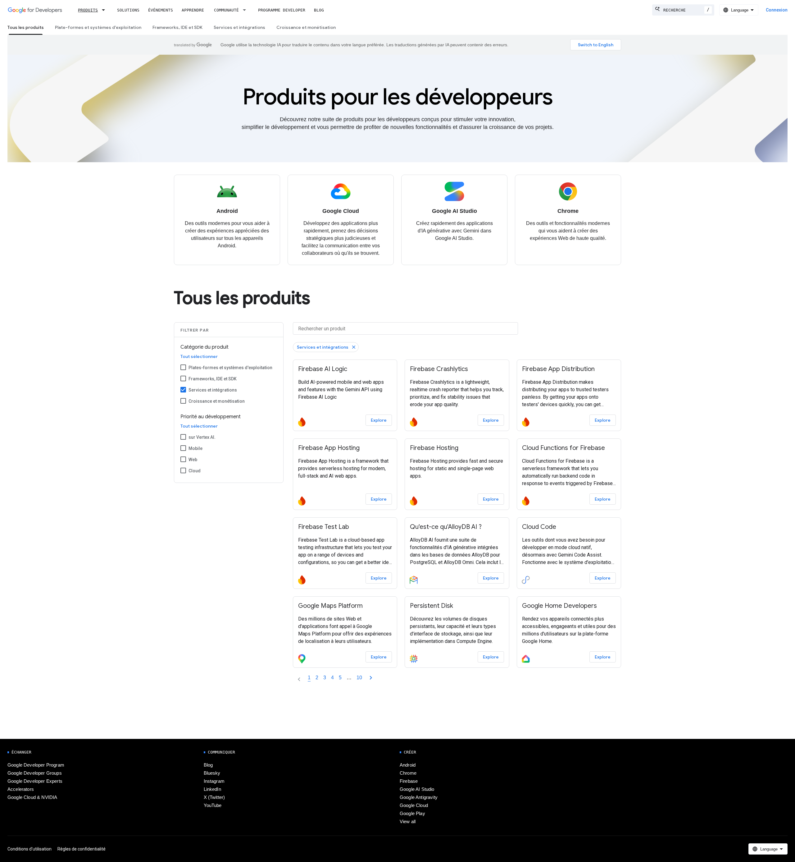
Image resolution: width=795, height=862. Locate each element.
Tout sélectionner (199, 356)
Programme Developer (281, 10)
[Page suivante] (371, 677)
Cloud (195, 470)
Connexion (777, 9)
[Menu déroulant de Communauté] (246, 9)
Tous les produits (25, 27)
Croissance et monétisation (306, 27)
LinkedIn (212, 789)
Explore (379, 420)
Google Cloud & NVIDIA (32, 797)
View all (408, 821)
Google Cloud (414, 805)
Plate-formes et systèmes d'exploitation (98, 27)
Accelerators (20, 789)
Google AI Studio (417, 789)
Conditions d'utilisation (29, 848)
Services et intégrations (239, 27)
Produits (88, 10)
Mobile (195, 448)
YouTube (213, 805)
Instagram (214, 781)
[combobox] (683, 10)
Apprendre (193, 10)
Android (408, 765)
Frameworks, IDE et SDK (177, 27)
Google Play (412, 813)
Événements (160, 10)
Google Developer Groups (34, 773)
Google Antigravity (419, 797)
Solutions (128, 10)
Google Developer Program (35, 765)
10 (359, 677)
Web (193, 459)
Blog (319, 10)
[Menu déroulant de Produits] (105, 9)
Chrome (408, 773)
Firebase (409, 781)
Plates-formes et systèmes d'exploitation (230, 367)
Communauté (226, 10)
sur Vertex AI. (202, 437)
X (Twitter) (214, 797)
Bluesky (212, 773)
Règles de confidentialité (81, 848)
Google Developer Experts (34, 781)
